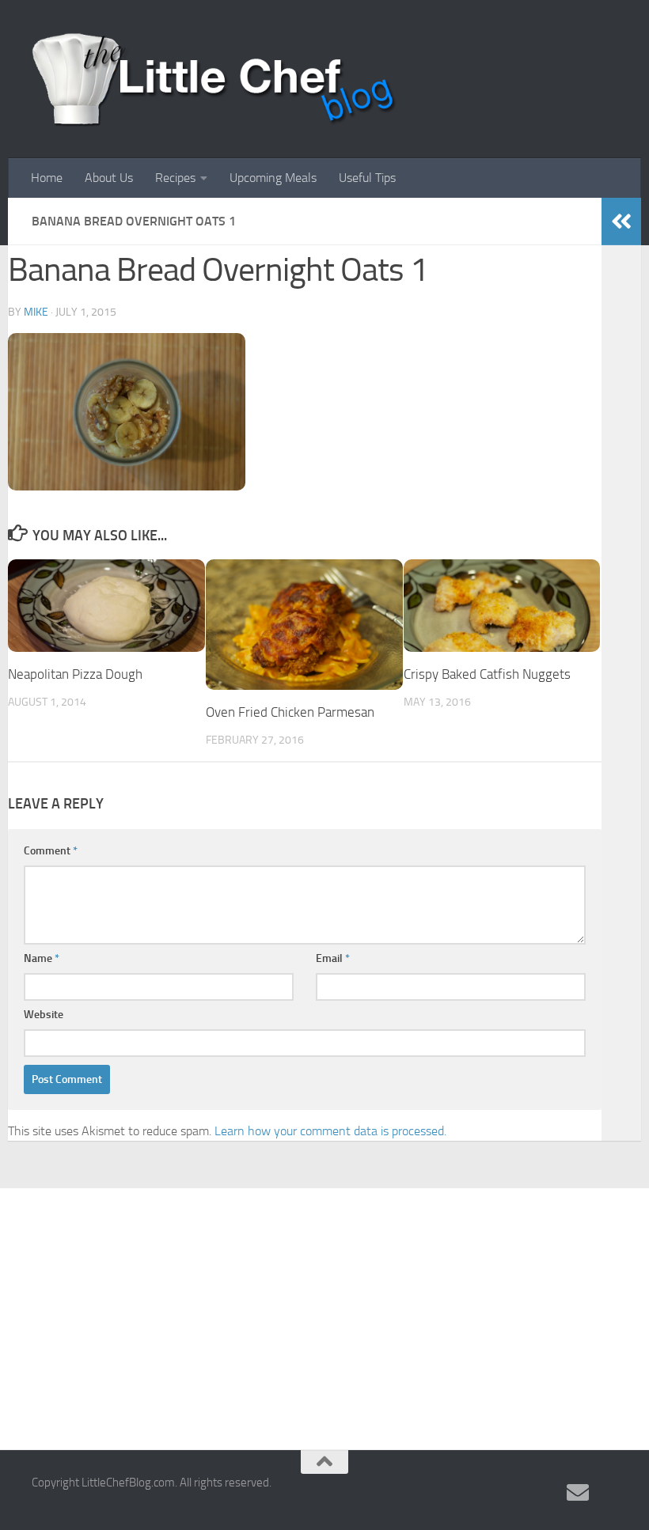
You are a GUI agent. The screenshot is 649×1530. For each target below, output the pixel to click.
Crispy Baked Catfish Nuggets (487, 674)
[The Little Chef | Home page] (214, 79)
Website (43, 1014)
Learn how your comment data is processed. (330, 1130)
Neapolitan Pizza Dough (75, 674)
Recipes (175, 177)
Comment (51, 851)
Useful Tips (367, 177)
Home (47, 177)
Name (41, 958)
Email (333, 958)
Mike (36, 312)
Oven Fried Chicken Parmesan (290, 712)
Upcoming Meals (273, 177)
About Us (109, 177)
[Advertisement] (324, 1307)
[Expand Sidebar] (621, 221)
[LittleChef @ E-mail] (578, 1493)
